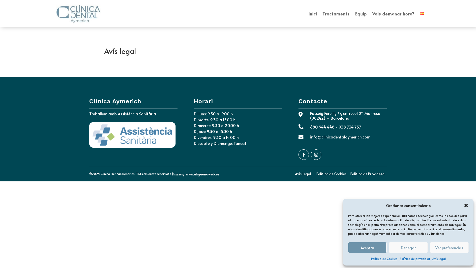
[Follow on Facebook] (303, 154)
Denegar (408, 247)
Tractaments (336, 14)
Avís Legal (303, 173)
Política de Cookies (384, 259)
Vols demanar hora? (393, 14)
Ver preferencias (449, 247)
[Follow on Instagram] (316, 154)
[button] (466, 205)
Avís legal (439, 259)
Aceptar (367, 247)
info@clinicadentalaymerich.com (340, 136)
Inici (312, 14)
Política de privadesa (415, 259)
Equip (361, 14)
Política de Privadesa (367, 173)
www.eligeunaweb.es (202, 174)
